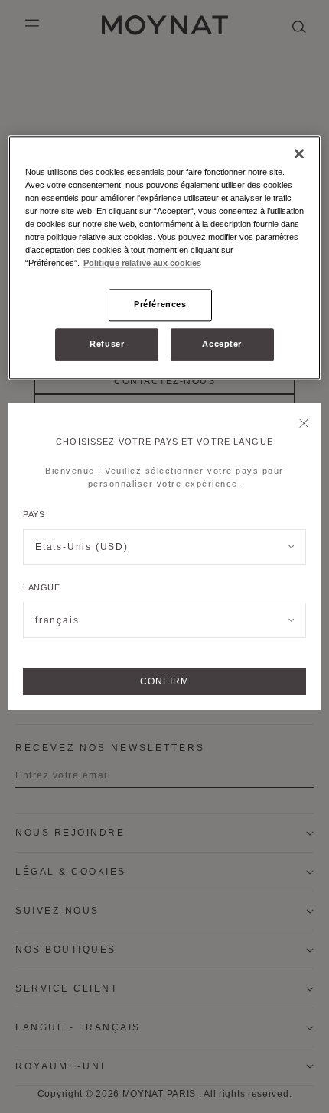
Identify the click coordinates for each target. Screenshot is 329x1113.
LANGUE (41, 587)
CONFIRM (164, 681)
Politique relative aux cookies (142, 262)
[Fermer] (304, 424)
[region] (164, 257)
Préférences (160, 304)
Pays (33, 514)
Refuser (107, 343)
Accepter (222, 343)
